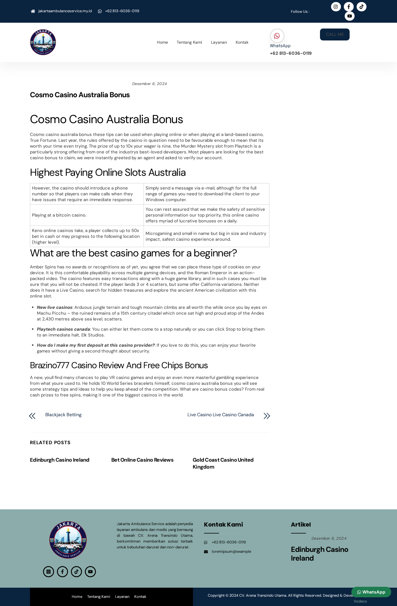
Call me (335, 34)
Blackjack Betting (63, 414)
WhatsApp (280, 46)
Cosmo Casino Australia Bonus (80, 95)
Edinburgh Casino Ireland (60, 459)
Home (162, 42)
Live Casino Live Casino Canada (220, 414)
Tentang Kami (189, 42)
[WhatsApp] (277, 36)
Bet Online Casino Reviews (142, 459)
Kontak (242, 42)
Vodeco (360, 601)
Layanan (219, 42)
